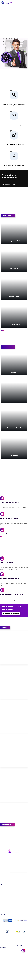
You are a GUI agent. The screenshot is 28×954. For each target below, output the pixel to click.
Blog (2, 904)
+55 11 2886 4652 (6, 882)
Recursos (3, 902)
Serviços (3, 898)
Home (2, 891)
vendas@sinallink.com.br (8, 884)
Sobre (2, 893)
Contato (3, 906)
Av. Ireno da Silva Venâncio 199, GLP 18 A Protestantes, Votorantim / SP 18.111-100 (11, 876)
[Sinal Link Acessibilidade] (6, 2)
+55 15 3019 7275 (6, 880)
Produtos (3, 895)
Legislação (3, 900)
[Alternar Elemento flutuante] (23, 950)
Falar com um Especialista (12, 613)
